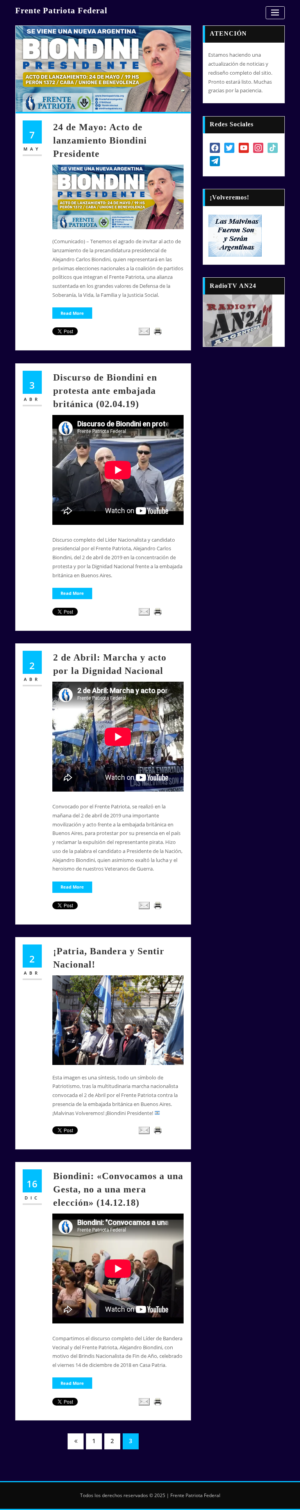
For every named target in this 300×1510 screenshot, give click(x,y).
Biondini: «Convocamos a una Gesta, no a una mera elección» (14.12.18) (118, 1189)
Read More (72, 313)
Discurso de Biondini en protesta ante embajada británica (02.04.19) (105, 390)
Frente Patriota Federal (61, 10)
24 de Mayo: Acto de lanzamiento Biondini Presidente (100, 140)
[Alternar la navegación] (275, 12)
